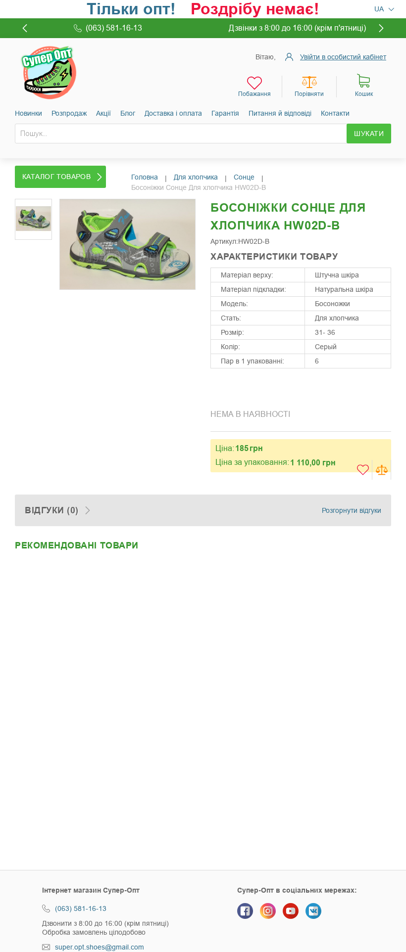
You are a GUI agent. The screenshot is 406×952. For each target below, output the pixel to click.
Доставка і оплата (173, 113)
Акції (103, 113)
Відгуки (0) (52, 510)
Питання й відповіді (280, 113)
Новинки (28, 113)
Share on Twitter (240, 387)
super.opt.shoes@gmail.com (99, 947)
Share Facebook (220, 387)
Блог (127, 113)
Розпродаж (69, 113)
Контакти (335, 113)
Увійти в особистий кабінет (343, 57)
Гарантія (225, 113)
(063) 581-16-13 (80, 908)
